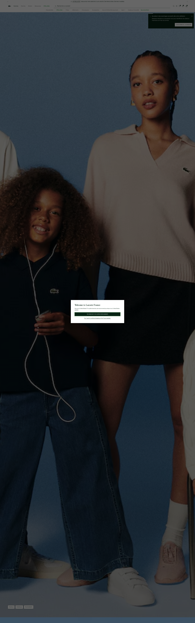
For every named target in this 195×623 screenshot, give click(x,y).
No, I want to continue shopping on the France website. (97, 318)
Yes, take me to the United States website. (97, 314)
